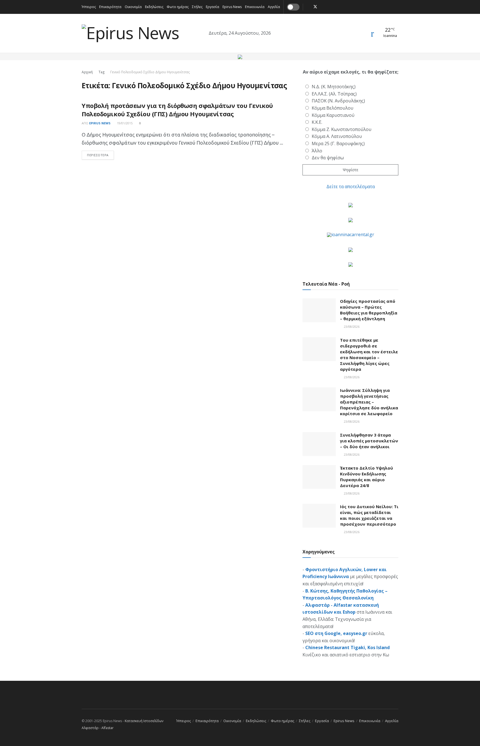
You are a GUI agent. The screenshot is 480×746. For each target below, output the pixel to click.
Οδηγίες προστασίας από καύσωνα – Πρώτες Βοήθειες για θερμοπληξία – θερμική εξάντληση (368, 309)
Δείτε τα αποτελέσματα (350, 186)
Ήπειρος (89, 6)
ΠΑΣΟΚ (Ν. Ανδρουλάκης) (338, 101)
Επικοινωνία (254, 6)
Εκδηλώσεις (154, 6)
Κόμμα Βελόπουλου (332, 108)
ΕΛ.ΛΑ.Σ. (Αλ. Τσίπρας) (334, 94)
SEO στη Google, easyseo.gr (336, 633)
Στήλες (197, 6)
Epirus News (232, 6)
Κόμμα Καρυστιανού (333, 115)
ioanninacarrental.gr (352, 234)
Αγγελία (274, 6)
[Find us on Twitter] (315, 7)
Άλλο (317, 151)
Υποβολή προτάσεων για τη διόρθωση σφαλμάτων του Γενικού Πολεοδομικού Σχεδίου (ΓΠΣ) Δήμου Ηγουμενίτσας (177, 109)
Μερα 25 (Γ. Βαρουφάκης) (338, 143)
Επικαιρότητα (110, 6)
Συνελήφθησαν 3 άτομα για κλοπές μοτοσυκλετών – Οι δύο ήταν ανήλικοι (369, 440)
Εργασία (212, 6)
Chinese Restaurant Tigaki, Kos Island (347, 647)
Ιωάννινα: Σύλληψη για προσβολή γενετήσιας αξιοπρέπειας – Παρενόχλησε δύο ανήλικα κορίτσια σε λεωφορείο (369, 401)
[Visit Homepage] (130, 33)
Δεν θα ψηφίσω (328, 158)
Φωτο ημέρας (178, 6)
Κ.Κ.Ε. (317, 122)
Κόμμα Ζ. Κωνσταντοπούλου (341, 129)
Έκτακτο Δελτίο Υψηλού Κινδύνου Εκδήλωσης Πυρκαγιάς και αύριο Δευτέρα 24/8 (366, 476)
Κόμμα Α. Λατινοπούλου (337, 136)
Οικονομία (133, 6)
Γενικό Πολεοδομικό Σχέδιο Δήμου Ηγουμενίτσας (150, 72)
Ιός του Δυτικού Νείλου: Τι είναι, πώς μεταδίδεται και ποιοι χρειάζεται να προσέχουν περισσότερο (369, 515)
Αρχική (87, 72)
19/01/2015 (124, 123)
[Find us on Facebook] (307, 7)
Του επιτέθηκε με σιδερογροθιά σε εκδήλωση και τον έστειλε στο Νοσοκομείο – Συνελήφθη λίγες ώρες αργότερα (369, 354)
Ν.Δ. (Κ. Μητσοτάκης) (334, 87)
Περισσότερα (100, 155)
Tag (101, 72)
